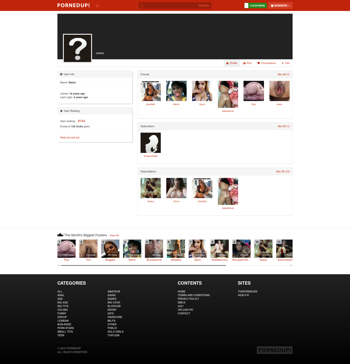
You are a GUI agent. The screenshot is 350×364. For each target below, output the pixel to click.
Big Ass (62, 302)
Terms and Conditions (194, 295)
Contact (184, 313)
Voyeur (150, 201)
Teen (60, 335)
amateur (114, 291)
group (62, 317)
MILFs (111, 320)
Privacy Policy (188, 299)
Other (112, 324)
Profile (233, 63)
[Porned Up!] (73, 5)
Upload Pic (185, 309)
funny (61, 313)
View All (114, 235)
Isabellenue (228, 110)
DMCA (181, 302)
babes (112, 299)
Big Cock (114, 302)
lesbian (63, 320)
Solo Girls (115, 331)
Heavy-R (243, 295)
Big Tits (62, 306)
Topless (113, 335)
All (60, 291)
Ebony (112, 309)
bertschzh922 (151, 155)
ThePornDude (247, 291)
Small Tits (65, 331)
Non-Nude (64, 324)
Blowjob (114, 306)
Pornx (176, 201)
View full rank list (69, 137)
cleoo (279, 104)
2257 (181, 306)
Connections (268, 63)
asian (111, 295)
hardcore (115, 317)
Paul (253, 104)
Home (181, 291)
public (112, 328)
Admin (176, 104)
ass (60, 299)
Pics (249, 63)
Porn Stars (65, 328)
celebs (62, 309)
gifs (111, 313)
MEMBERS (281, 5)
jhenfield (150, 104)
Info (287, 63)
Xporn (202, 104)
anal (61, 295)
